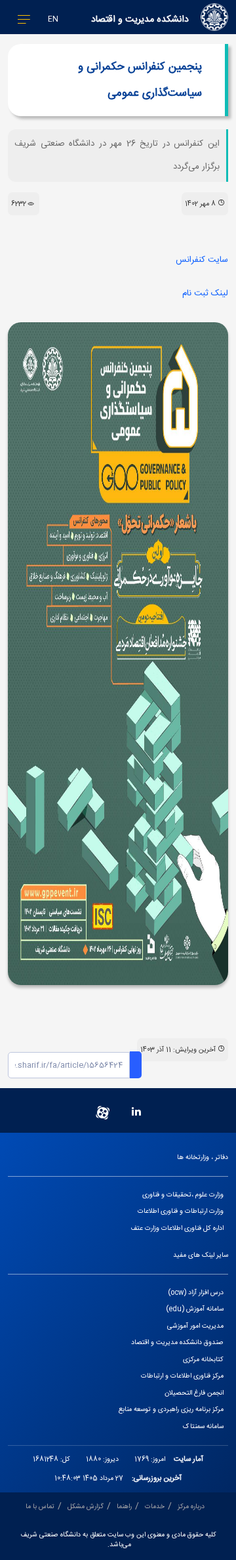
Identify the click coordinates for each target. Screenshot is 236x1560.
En (53, 19)
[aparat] (102, 1113)
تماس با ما (40, 1506)
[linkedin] (136, 1113)
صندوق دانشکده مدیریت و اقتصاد (177, 1342)
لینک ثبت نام (205, 293)
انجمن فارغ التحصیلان (194, 1393)
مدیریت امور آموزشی (195, 1326)
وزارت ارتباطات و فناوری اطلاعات (181, 1211)
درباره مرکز (191, 1506)
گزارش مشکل (86, 1506)
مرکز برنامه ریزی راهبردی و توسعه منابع (171, 1409)
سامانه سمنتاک (203, 1426)
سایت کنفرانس (202, 260)
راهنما (124, 1506)
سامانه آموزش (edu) (195, 1309)
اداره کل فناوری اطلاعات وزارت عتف (177, 1228)
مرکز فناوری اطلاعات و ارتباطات (182, 1375)
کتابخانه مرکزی (203, 1359)
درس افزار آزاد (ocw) (196, 1292)
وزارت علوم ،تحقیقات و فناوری (183, 1194)
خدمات (155, 1506)
